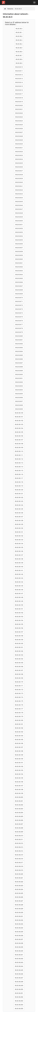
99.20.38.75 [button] (19, 317)
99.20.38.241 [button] (19, 955)
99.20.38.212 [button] (19, 843)
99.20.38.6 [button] (19, 52)
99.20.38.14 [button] (19, 82)
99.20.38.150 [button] (19, 605)
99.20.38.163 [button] (19, 655)
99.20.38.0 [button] (19, 28)
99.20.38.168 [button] (19, 674)
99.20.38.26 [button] (19, 128)
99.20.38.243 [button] (19, 962)
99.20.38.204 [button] (19, 812)
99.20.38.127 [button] (19, 517)
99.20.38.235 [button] (19, 932)
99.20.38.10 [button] (19, 67)
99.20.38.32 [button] (19, 151)
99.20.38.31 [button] (19, 148)
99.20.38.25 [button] (19, 125)
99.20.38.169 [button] (19, 678)
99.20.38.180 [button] (19, 720)
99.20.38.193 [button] (19, 770)
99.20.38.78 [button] (19, 328)
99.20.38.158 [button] (19, 636)
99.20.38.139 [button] (19, 563)
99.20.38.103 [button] (19, 424)
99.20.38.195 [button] (19, 778)
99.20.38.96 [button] (19, 397)
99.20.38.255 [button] (19, 1008)
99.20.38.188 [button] (19, 751)
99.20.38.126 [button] (19, 513)
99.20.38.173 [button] (19, 693)
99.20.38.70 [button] (19, 297)
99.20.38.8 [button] (19, 59)
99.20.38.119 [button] (19, 486)
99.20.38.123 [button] (19, 501)
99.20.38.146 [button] (19, 590)
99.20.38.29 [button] (19, 140)
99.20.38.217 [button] (19, 862)
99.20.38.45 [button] (19, 201)
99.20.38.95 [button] (19, 394)
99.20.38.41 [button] (19, 186)
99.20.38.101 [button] (19, 417)
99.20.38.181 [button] (19, 724)
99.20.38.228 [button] (19, 905)
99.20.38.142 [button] (19, 574)
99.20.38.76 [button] (19, 321)
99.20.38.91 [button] (19, 378)
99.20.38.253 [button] (19, 1001)
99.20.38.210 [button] (19, 835)
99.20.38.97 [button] (19, 401)
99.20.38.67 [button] (19, 286)
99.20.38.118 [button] (19, 482)
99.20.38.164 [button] (19, 659)
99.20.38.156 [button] (19, 628)
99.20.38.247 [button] (19, 978)
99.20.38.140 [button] (19, 566)
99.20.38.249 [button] (19, 985)
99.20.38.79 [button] (19, 332)
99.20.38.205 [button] (19, 816)
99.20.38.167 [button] (19, 670)
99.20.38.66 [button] (19, 282)
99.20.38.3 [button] (19, 40)
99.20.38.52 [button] (19, 228)
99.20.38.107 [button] (19, 440)
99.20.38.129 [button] (19, 524)
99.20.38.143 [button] (19, 578)
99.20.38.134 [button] (19, 543)
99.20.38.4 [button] (19, 44)
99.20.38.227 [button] (19, 901)
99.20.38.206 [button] (19, 820)
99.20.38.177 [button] (19, 709)
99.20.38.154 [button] (19, 620)
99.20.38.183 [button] (19, 732)
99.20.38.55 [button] (19, 240)
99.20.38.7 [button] (19, 55)
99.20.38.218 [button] (19, 866)
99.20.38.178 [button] (19, 713)
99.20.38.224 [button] (19, 889)
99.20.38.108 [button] (19, 444)
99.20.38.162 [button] (19, 651)
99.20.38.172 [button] (19, 689)
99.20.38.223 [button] (19, 885)
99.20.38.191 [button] (19, 762)
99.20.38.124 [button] (19, 505)
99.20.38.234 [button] (19, 928)
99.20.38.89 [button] (19, 370)
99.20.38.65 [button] (19, 278)
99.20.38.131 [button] (19, 532)
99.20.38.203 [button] (19, 809)
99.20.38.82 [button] (19, 344)
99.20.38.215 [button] (19, 855)
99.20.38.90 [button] (19, 374)
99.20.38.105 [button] (19, 432)
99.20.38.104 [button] (19, 428)
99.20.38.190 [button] (19, 759)
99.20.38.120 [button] (19, 490)
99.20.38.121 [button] (19, 493)
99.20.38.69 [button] (19, 294)
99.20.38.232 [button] (19, 920)
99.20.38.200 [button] (19, 797)
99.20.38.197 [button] (19, 786)
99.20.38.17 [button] (19, 94)
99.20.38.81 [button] (19, 340)
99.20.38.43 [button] (19, 194)
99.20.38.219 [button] (19, 870)
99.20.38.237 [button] (19, 939)
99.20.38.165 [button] (19, 663)
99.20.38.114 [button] (19, 467)
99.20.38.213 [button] (19, 847)
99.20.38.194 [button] (19, 774)
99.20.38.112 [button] (19, 459)
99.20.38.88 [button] (19, 367)
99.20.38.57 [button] (19, 248)
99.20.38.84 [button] (19, 351)
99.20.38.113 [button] (19, 463)
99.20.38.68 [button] (19, 290)
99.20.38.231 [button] (19, 916)
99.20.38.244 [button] (19, 966)
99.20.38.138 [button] (19, 559)
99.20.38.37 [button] (19, 171)
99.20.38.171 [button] (19, 686)
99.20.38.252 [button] (19, 997)
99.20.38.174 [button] (19, 697)
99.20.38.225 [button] (19, 893)
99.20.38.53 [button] (19, 232)
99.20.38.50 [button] (19, 221)
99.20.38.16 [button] (19, 90)
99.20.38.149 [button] (19, 601)
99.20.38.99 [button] (19, 409)
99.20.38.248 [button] (19, 982)
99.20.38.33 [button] (19, 155)
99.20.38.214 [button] (19, 851)
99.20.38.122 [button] (19, 497)
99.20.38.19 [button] (19, 101)
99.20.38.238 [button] (19, 943)
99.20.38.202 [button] (19, 805)
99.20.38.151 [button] (19, 609)
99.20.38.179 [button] (19, 716)
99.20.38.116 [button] (19, 474)
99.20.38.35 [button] (19, 163)
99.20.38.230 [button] (19, 912)
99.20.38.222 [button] (19, 882)
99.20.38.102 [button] (19, 420)
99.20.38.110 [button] (19, 451)
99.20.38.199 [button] (19, 793)
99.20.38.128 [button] (19, 520)
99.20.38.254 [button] (19, 1005)
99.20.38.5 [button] (19, 48)
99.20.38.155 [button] (19, 624)
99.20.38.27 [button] (19, 132)
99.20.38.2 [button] (19, 36)
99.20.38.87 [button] (19, 363)
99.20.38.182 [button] (19, 728)
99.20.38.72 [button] (19, 305)
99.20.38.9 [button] (19, 63)
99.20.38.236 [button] (19, 935)
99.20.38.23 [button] (19, 117)
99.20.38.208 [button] (19, 828)
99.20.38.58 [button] (19, 251)
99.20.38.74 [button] (19, 313)
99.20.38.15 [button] (19, 86)
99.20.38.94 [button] (19, 390)
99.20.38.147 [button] (19, 593)
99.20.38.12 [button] (19, 75)
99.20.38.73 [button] (19, 309)
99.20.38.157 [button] (19, 632)
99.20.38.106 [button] (19, 436)
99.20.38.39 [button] (19, 178)
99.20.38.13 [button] (19, 78)
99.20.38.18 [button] (19, 98)
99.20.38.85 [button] (19, 355)
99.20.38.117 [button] (19, 478)
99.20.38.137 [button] (19, 555)
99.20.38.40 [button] (19, 182)
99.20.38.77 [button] (19, 324)
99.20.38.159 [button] (19, 639)
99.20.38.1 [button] (19, 32)
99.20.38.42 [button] (19, 190)
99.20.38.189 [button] (19, 755)
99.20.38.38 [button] (19, 174)
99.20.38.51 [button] (19, 224)
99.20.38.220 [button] (19, 874)
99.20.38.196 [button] (19, 782)
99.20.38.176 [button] (19, 705)
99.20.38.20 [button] (19, 105)
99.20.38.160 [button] (19, 643)
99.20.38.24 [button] (19, 121)
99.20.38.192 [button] (19, 766)
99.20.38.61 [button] (19, 263)
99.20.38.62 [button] (19, 267)
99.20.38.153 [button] (19, 616)
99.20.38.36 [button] (19, 167)
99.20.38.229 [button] (19, 909)
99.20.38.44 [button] (19, 198)
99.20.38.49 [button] (19, 217)
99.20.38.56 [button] (19, 244)
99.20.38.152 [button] (19, 613)
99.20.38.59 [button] (19, 255)
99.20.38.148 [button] (19, 597)
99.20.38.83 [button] (19, 347)
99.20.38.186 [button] (19, 743)
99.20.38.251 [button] (19, 993)
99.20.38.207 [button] (19, 824)
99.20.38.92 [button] (19, 382)
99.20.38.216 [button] (19, 859)
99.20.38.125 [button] (19, 509)
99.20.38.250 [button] (19, 989)
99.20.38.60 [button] (19, 259)
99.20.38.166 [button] (19, 666)
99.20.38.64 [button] (19, 274)
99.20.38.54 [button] (19, 236)
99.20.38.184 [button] (19, 736)
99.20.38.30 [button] (19, 144)
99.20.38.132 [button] (19, 536)
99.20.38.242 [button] (19, 958)
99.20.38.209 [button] (19, 832)
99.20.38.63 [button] (19, 271)
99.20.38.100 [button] (19, 413)
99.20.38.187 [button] (19, 747)
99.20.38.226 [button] (19, 897)
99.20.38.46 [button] (19, 205)
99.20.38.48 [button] (19, 213)
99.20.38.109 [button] (19, 447)
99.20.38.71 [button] (19, 301)
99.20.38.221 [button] (19, 878)
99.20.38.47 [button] (19, 209)
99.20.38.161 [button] (19, 647)
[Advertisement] (19, 1032)
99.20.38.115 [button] (19, 470)
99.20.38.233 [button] (19, 924)
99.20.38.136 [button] (19, 551)
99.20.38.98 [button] (19, 405)
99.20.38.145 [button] (19, 586)
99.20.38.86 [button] (19, 359)
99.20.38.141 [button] (19, 570)
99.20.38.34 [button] (19, 159)
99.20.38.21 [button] (19, 109)
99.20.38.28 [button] (19, 136)
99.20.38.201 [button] (19, 801)
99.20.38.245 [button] (19, 970)
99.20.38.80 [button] (19, 336)
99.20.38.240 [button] (19, 951)
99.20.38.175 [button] (19, 701)
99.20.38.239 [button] (19, 947)
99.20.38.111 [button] (19, 455)
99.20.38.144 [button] (19, 582)
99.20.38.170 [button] (19, 682)
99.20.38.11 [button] (19, 71)
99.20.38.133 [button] (19, 540)
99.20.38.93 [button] (19, 386)
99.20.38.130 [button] (19, 528)
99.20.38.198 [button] (19, 789)
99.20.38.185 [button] (19, 739)
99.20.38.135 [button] (19, 547)
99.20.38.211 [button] (19, 839)
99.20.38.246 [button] (19, 974)
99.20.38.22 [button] (19, 113)
